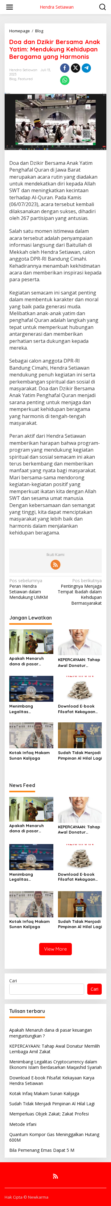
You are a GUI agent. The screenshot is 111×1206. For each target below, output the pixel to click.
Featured (25, 79)
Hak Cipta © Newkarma (26, 1197)
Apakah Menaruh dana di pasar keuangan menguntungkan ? (27, 661)
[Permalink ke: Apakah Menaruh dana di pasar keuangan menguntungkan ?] (31, 641)
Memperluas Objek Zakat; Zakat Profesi (49, 1114)
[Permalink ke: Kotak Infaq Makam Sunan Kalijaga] (31, 734)
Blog (12, 79)
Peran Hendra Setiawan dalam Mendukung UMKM (28, 589)
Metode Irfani (22, 1124)
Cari (13, 981)
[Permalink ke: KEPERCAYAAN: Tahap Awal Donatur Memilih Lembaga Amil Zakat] (80, 642)
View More (55, 949)
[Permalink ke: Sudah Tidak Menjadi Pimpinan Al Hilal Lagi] (80, 734)
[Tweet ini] (75, 68)
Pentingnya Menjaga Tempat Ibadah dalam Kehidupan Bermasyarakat (80, 592)
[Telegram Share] (86, 68)
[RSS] (55, 565)
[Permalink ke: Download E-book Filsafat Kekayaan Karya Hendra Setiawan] (80, 688)
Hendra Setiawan (57, 7)
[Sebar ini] (64, 68)
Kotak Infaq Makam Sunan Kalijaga (29, 755)
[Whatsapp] (64, 80)
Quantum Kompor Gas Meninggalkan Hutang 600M (54, 1137)
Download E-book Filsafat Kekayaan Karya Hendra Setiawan (76, 709)
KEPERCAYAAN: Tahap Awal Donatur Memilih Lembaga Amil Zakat (79, 662)
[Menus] (9, 7)
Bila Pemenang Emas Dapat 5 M (41, 1150)
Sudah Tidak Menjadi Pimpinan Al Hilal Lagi (80, 755)
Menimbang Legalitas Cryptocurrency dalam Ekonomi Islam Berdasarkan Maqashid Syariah (31, 709)
